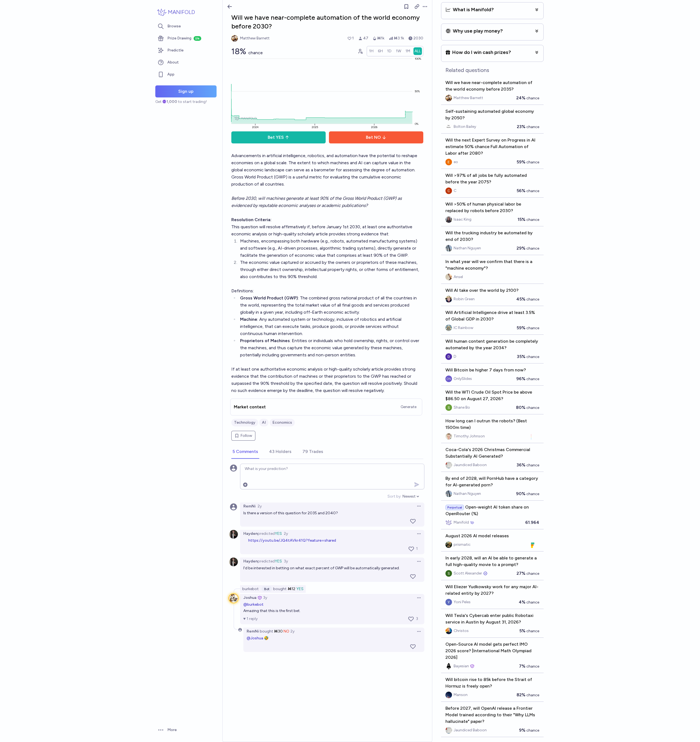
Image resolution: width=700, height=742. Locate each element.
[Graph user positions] (360, 51)
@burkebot (253, 604)
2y (260, 506)
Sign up (186, 91)
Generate (408, 407)
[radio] (371, 51)
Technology (244, 422)
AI (264, 422)
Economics (282, 422)
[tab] (245, 452)
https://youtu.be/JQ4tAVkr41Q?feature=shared (292, 540)
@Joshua (255, 638)
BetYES (276, 137)
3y (286, 561)
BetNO (373, 137)
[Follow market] (406, 6)
